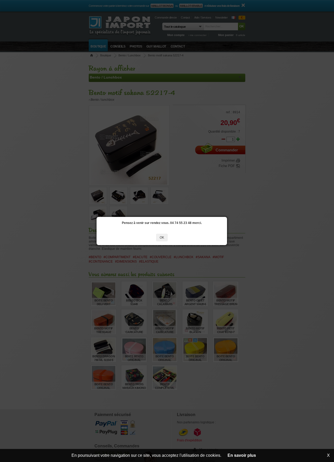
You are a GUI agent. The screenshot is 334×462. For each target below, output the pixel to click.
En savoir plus (242, 455)
